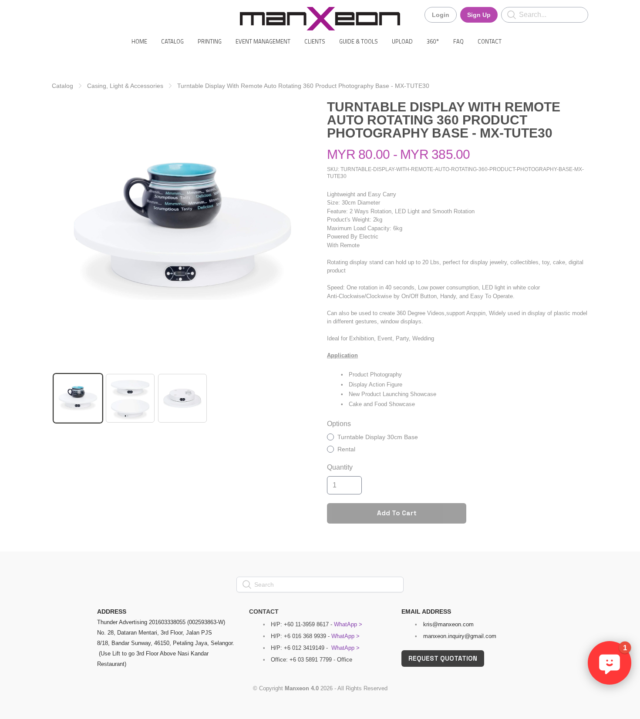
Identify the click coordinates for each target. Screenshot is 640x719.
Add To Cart (397, 513)
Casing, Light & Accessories (125, 85)
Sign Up (479, 14)
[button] (609, 663)
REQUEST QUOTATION (442, 658)
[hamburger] (59, 14)
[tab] (78, 398)
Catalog (62, 85)
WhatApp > (348, 624)
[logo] (320, 18)
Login (440, 14)
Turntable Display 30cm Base (377, 436)
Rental (346, 449)
